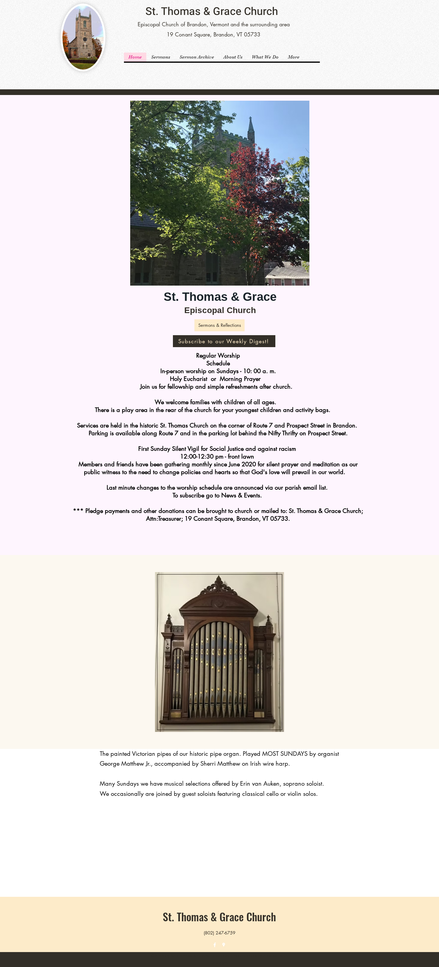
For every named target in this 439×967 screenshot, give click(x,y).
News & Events (240, 495)
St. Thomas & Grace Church (211, 11)
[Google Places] (224, 945)
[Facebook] (215, 945)
